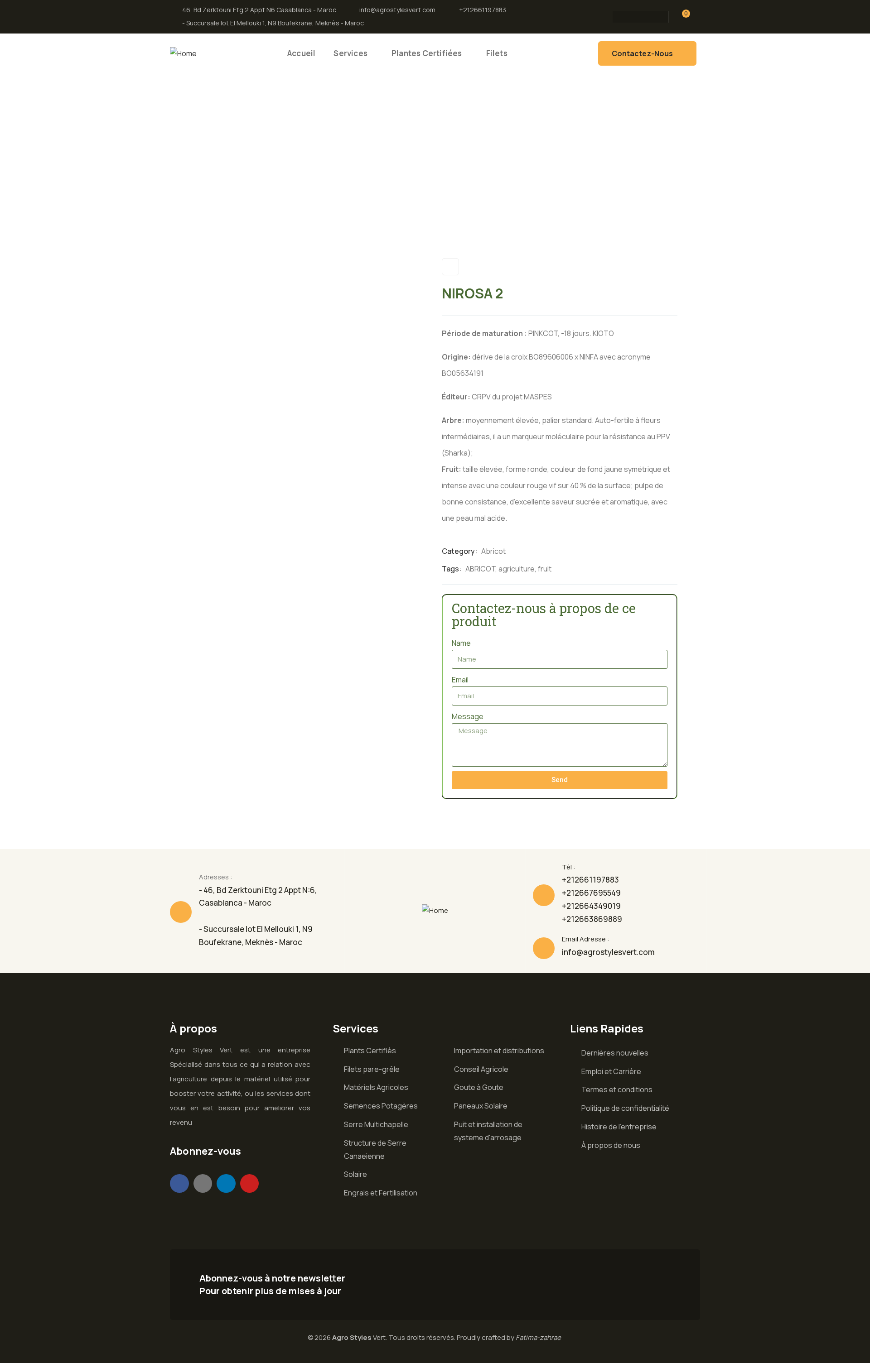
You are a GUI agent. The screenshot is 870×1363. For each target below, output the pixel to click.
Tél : (568, 867)
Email (460, 680)
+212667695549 (591, 893)
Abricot (493, 551)
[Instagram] (616, 16)
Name (461, 643)
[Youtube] (249, 1183)
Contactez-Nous (642, 53)
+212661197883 (590, 879)
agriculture (516, 569)
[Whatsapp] (637, 16)
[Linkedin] (226, 1183)
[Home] (183, 53)
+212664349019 (591, 906)
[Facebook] (658, 16)
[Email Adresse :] (544, 948)
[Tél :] (544, 895)
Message (467, 716)
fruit (544, 569)
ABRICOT (480, 569)
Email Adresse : (585, 939)
